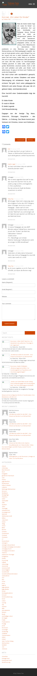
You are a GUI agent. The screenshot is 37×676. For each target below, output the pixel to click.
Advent (4, 466)
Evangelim (4, 474)
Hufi (9, 149)
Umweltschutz (6, 510)
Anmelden (5, 656)
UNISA (3, 637)
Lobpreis (4, 487)
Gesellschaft (5, 572)
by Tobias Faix (6, 19)
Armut (3, 526)
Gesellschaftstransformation (10, 574)
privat (3, 626)
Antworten (11, 159)
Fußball (4, 562)
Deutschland (5, 541)
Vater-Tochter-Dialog (7, 641)
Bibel (3, 527)
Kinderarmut (5, 483)
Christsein (4, 537)
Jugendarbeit (5, 587)
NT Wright (4, 618)
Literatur (4, 606)
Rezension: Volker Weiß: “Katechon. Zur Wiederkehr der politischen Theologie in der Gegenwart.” (21, 343)
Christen (4, 531)
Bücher (4, 529)
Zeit (3, 647)
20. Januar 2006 (18, 266)
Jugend (4, 585)
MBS (3, 608)
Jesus (3, 583)
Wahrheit (4, 514)
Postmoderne (6, 622)
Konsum (4, 595)
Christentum (5, 533)
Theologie (4, 508)
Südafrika (4, 633)
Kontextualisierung (7, 597)
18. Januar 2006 (15, 149)
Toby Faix (10, 199)
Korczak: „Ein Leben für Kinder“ (15, 17)
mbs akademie (6, 610)
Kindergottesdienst (7, 593)
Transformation (6, 635)
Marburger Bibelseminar (8, 489)
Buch (3, 472)
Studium (4, 504)
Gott (3, 477)
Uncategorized (16, 19)
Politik (3, 620)
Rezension (5, 628)
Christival (4, 535)
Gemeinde (5, 566)
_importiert (5, 520)
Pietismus (4, 497)
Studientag (5, 631)
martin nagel (11, 164)
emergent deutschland (8, 545)
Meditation (5, 493)
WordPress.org (6, 662)
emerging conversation (8, 551)
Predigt (4, 624)
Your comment (6, 303)
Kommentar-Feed (7, 660)
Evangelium (5, 556)
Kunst (3, 599)
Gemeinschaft (6, 568)
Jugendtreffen (6, 481)
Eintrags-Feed (5, 658)
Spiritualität (5, 501)
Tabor (3, 506)
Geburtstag (5, 564)
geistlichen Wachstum (8, 475)
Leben (4, 601)
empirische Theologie (8, 554)
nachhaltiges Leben (7, 616)
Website (4, 296)
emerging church (6, 549)
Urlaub (4, 639)
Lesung (4, 603)
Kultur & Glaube (6, 485)
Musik (3, 614)
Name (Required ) (7, 282)
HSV (3, 577)
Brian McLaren (6, 470)
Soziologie (5, 629)
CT (2, 539)
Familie (4, 558)
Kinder (4, 591)
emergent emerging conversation (11, 547)
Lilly (3, 604)
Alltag (3, 524)
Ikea (3, 579)
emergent (4, 543)
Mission (4, 612)
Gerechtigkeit (5, 570)
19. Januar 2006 (18, 177)
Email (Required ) (7, 289)
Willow (3, 518)
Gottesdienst (5, 576)
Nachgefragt (5, 495)
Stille (3, 502)
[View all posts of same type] (7, 13)
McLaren (4, 491)
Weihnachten (5, 643)
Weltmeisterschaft (7, 516)
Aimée (4, 522)
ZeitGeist (4, 649)
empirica (4, 552)
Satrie (3, 499)
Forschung (5, 560)
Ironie (3, 581)
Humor (4, 479)
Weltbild (4, 645)
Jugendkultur (5, 589)
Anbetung (4, 468)
